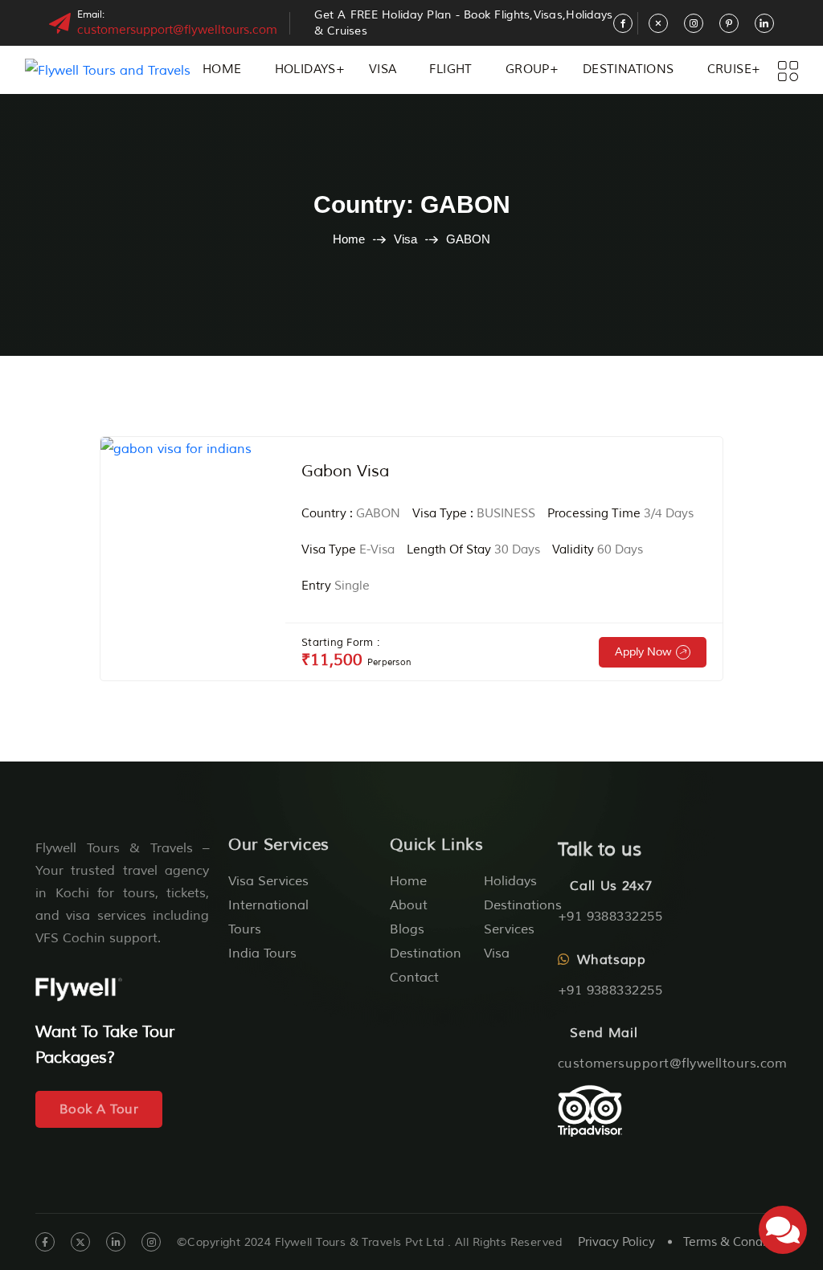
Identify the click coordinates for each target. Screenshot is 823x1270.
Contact (414, 978)
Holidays (305, 69)
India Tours (262, 953)
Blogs (407, 929)
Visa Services (268, 881)
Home (222, 69)
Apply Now (643, 652)
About (409, 905)
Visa (383, 69)
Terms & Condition (735, 1242)
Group (528, 69)
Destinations (628, 69)
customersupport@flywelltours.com (177, 30)
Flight (450, 69)
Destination (425, 953)
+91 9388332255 (610, 917)
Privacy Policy (616, 1242)
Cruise (729, 69)
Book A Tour (98, 1109)
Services (509, 929)
